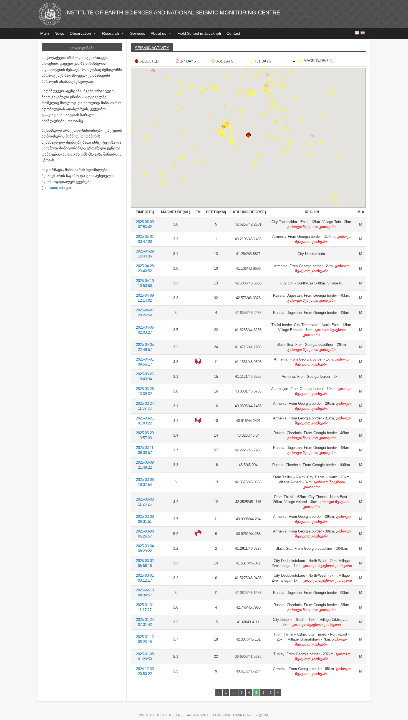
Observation (80, 33)
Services (137, 33)
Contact (233, 33)
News (59, 33)
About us (158, 33)
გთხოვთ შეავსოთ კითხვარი (311, 227)
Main (44, 33)
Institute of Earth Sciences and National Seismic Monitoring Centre (172, 12)
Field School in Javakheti (199, 33)
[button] (224, 126)
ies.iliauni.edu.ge (56, 188)
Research (110, 33)
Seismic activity (152, 48)
